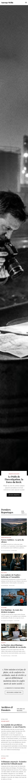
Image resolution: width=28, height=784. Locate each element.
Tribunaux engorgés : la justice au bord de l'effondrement (13, 762)
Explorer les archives (21, 709)
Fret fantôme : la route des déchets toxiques (12, 611)
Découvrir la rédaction (14, 692)
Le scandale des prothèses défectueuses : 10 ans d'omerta (13, 726)
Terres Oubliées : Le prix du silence (12, 541)
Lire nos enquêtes (14, 494)
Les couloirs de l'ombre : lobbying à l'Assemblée (11, 576)
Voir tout (22, 512)
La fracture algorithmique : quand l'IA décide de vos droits (13, 646)
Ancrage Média (7, 2)
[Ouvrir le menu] (26, 2)
